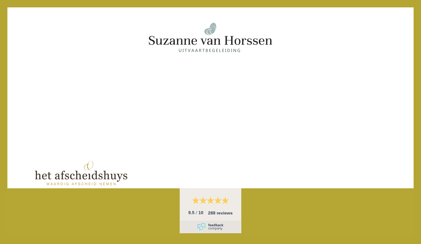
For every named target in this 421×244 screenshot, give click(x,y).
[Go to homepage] (210, 84)
